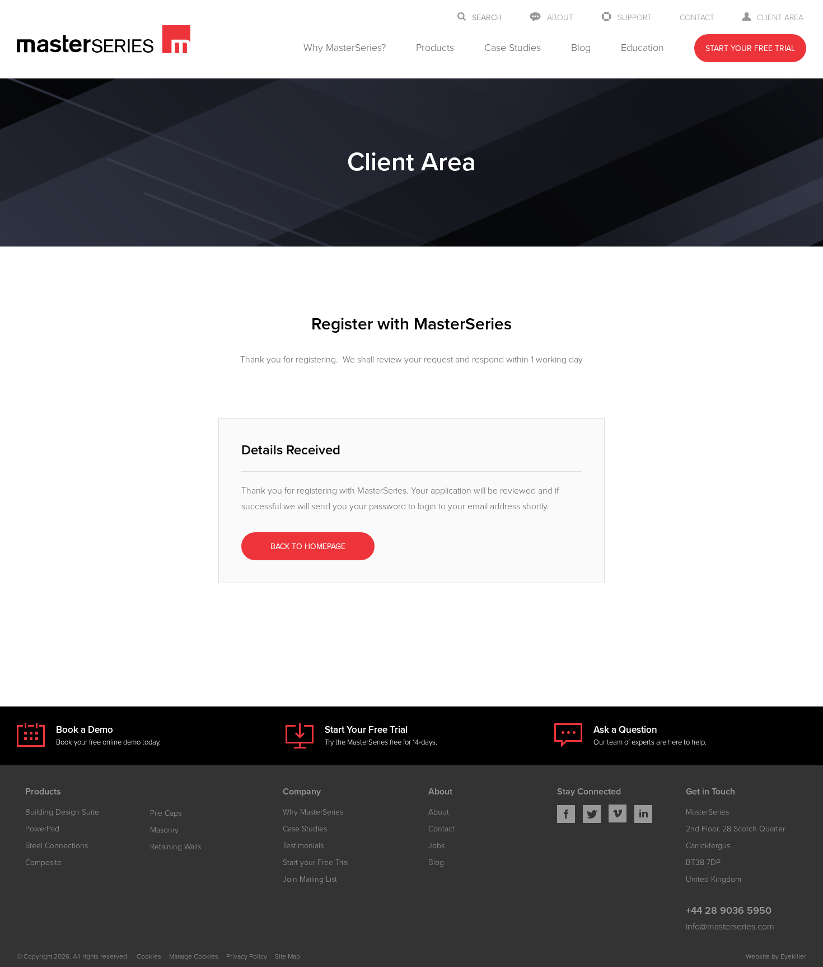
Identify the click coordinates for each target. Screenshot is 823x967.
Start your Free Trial (316, 862)
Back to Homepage (307, 546)
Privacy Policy (246, 956)
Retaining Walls (175, 847)
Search (487, 17)
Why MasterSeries (313, 812)
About (560, 17)
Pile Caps (165, 813)
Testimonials (303, 845)
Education (642, 47)
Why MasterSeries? (344, 47)
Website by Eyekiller (776, 956)
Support (635, 17)
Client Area (780, 17)
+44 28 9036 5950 (728, 910)
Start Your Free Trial (750, 48)
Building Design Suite (62, 812)
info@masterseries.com (730, 926)
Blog (581, 47)
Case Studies (512, 47)
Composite (43, 862)
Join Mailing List (310, 879)
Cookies (149, 956)
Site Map (287, 956)
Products (435, 47)
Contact (697, 17)
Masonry (164, 830)
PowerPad (42, 829)
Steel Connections (56, 845)
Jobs (436, 845)
